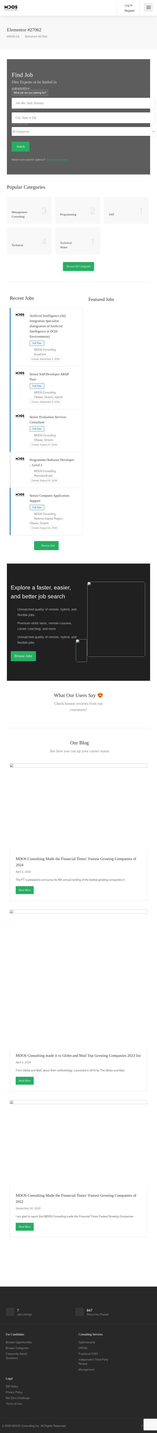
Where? (18, 107)
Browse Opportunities (19, 1342)
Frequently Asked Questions (16, 1356)
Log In (128, 5)
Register (129, 10)
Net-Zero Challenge (18, 1398)
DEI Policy (12, 1386)
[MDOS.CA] (11, 5)
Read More (25, 890)
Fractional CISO (88, 1354)
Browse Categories (17, 1348)
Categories (20, 122)
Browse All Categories (78, 266)
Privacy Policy (14, 1392)
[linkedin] (142, 1425)
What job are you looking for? (30, 92)
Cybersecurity (86, 1342)
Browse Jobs (48, 545)
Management (86, 1369)
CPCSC (83, 1348)
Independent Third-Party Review (93, 1361)
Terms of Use (14, 1404)
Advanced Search (57, 159)
